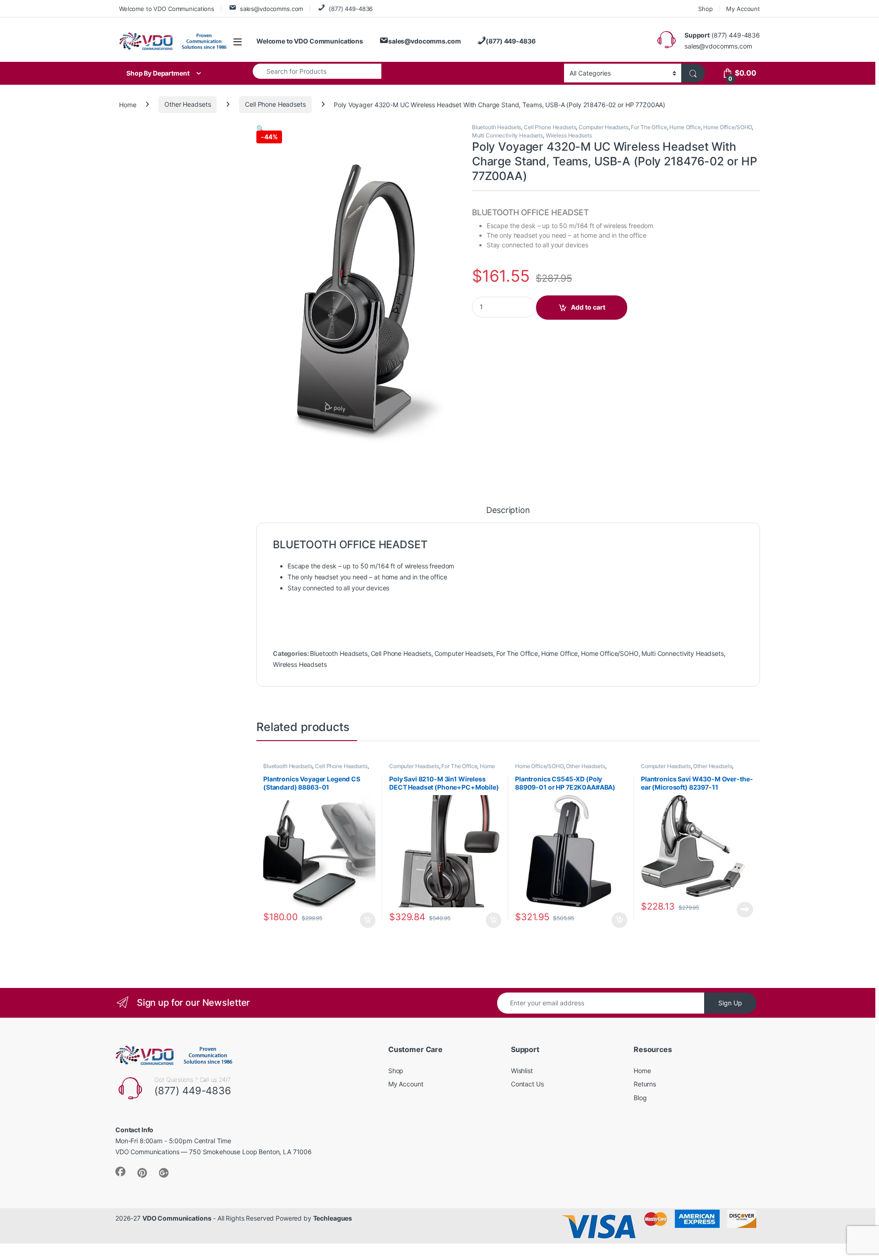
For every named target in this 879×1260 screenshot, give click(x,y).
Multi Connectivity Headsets (507, 135)
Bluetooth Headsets (496, 127)
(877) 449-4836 (351, 8)
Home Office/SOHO (727, 127)
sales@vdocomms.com (271, 8)
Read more (745, 909)
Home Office (684, 127)
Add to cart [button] (367, 920)
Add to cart (588, 307)
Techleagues (332, 1218)
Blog (640, 1098)
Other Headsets (187, 104)
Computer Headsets (604, 127)
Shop (705, 8)
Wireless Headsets (569, 135)
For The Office (649, 127)
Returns (645, 1084)
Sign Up (730, 1003)
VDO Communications (176, 1218)
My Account (743, 8)
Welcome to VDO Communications (166, 8)
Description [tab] (508, 510)
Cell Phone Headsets (275, 104)
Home (127, 104)
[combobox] (317, 71)
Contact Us (527, 1084)
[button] (260, 128)
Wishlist (522, 1071)
